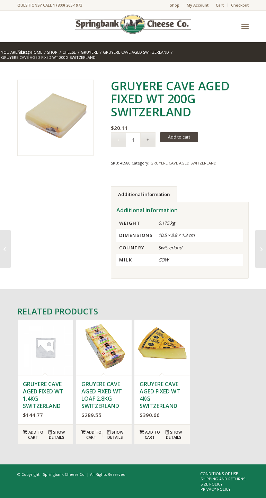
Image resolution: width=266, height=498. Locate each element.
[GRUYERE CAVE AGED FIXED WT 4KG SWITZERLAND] (260, 249)
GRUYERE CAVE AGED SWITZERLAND (183, 163)
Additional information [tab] (144, 194)
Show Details (57, 434)
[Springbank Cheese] (55, 118)
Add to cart (179, 137)
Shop (174, 5)
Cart (220, 5)
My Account (198, 5)
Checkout (240, 5)
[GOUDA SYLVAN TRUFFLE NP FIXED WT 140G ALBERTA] (5, 249)
